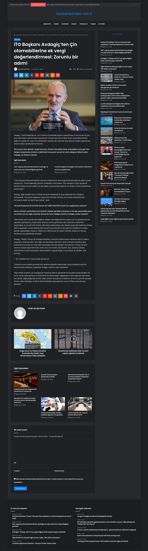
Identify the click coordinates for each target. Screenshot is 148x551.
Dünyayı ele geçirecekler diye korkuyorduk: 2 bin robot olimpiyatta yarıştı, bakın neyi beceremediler (115, 95)
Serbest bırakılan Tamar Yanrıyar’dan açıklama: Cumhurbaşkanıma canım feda (117, 43)
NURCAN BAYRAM (24, 69)
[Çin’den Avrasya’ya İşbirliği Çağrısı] (107, 202)
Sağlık (73, 24)
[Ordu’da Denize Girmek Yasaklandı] (107, 131)
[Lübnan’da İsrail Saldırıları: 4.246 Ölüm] (107, 141)
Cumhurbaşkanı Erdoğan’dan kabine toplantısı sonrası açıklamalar (115, 105)
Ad (15, 463)
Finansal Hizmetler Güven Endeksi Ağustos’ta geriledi (52, 414)
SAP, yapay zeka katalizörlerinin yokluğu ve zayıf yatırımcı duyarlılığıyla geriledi (117, 51)
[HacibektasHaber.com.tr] (74, 13)
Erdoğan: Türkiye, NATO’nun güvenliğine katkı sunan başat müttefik (116, 59)
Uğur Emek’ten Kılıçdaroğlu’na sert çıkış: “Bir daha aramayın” (116, 68)
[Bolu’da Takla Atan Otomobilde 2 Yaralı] (107, 192)
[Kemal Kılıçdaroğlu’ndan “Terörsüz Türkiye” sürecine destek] (107, 176)
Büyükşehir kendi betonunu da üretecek (116, 112)
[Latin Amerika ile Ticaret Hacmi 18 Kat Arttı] (80, 404)
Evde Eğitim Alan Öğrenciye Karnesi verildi (117, 219)
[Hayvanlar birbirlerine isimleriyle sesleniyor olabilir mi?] (107, 121)
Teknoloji (84, 24)
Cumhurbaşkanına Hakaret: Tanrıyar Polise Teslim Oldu (123, 77)
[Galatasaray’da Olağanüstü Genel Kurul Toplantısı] (26, 380)
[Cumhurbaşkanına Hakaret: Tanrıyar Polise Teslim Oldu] (107, 78)
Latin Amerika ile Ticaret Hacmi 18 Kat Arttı (77, 414)
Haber (56, 24)
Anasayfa (47, 24)
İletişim (102, 24)
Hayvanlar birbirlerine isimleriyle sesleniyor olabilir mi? (122, 120)
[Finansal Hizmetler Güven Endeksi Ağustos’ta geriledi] (53, 404)
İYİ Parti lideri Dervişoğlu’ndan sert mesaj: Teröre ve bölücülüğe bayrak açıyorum (122, 152)
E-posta (17, 471)
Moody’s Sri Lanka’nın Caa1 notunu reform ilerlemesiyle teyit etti (25, 400)
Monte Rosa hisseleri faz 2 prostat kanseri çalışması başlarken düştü (78, 377)
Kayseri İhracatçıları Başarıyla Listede (49, 376)
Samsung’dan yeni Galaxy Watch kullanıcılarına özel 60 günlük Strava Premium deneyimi (115, 211)
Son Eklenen (117, 34)
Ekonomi (65, 24)
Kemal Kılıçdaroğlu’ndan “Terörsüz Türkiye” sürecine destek (124, 175)
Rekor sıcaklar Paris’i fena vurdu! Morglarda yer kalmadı (113, 86)
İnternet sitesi (59, 471)
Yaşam (93, 24)
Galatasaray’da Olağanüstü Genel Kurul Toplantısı (25, 390)
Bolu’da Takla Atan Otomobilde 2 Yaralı (122, 190)
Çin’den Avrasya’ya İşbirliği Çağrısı (121, 200)
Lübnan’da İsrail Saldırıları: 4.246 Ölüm (123, 139)
